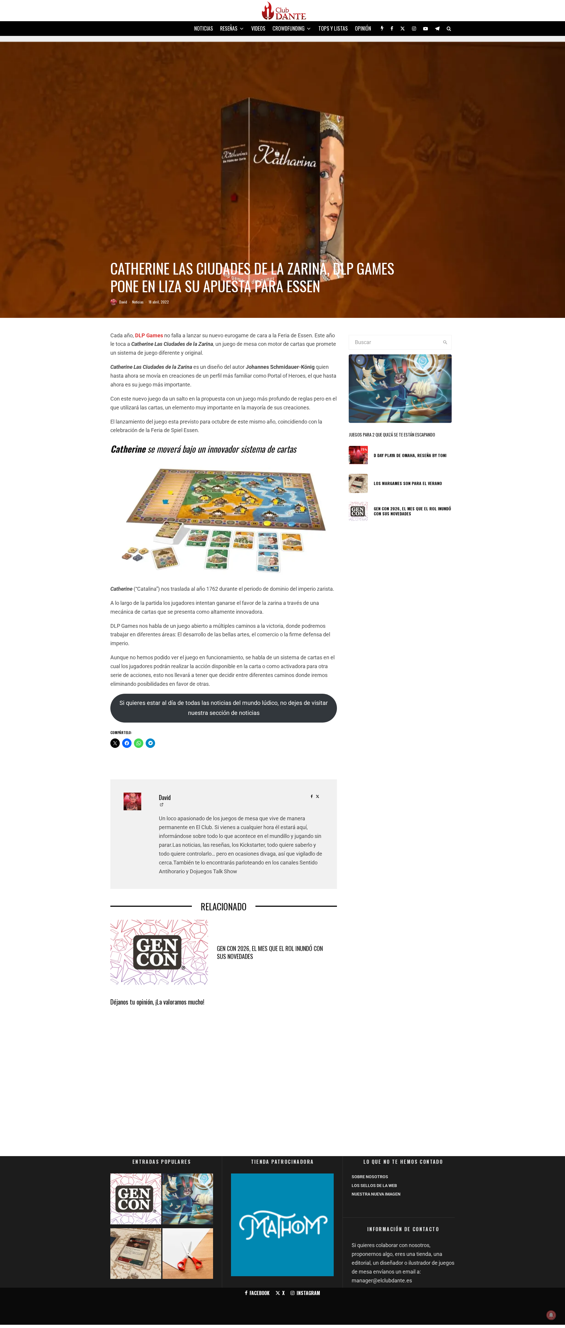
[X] (402, 28)
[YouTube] (425, 28)
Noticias (203, 28)
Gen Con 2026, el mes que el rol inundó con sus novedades (270, 952)
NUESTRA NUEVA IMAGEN (376, 1194)
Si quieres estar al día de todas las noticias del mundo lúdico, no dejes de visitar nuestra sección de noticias (223, 707)
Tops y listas (333, 28)
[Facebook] (392, 28)
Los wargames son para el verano (408, 483)
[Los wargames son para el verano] (135, 1254)
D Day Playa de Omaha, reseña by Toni (410, 455)
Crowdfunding (288, 28)
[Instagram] (414, 28)
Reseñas (228, 28)
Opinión (363, 28)
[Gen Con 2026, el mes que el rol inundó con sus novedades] (135, 1200)
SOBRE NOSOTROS (370, 1176)
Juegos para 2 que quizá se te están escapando (392, 434)
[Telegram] (437, 28)
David (123, 301)
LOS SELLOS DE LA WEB (374, 1185)
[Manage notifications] (551, 1315)
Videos (258, 28)
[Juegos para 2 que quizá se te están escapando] (187, 1200)
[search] (445, 342)
